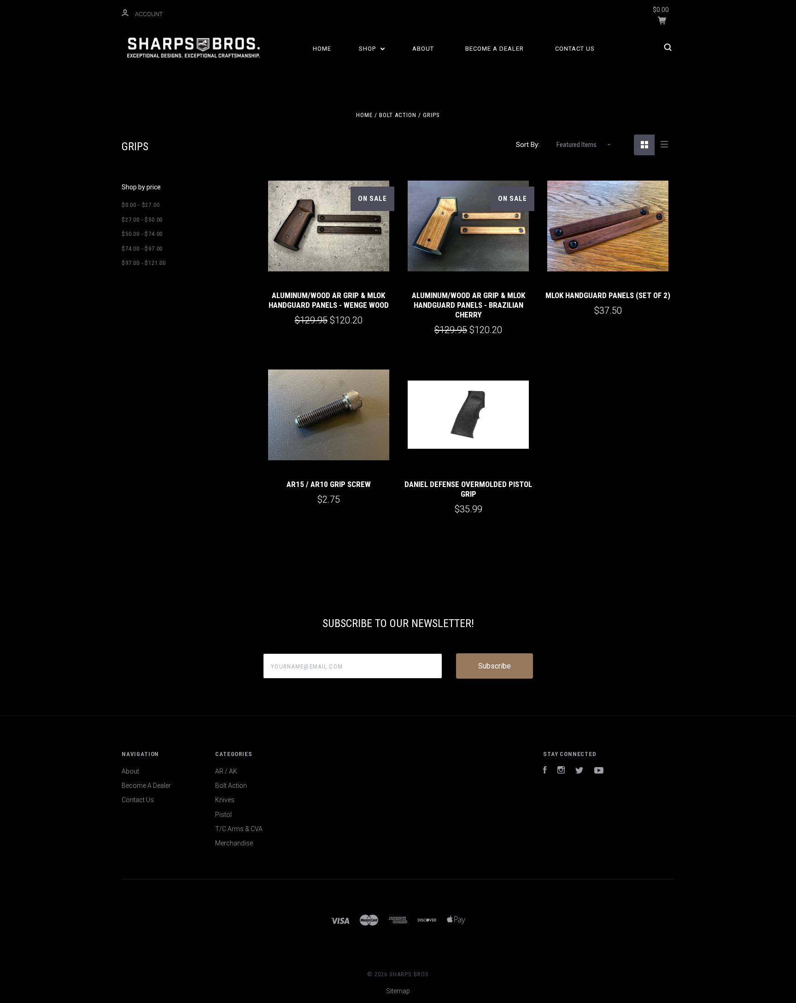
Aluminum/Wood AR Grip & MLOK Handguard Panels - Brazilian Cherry (468, 305)
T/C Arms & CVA (239, 829)
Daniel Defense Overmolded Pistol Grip (468, 489)
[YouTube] (598, 771)
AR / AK (226, 771)
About (423, 48)
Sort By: (527, 145)
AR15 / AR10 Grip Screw (329, 484)
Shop (368, 48)
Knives (224, 800)
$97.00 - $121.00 (144, 262)
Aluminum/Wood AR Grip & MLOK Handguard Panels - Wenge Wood (329, 300)
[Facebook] (545, 771)
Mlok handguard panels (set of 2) (607, 295)
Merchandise (234, 843)
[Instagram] (561, 771)
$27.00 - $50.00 (142, 219)
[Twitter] (579, 771)
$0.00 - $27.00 (140, 204)
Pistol (223, 814)
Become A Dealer (494, 48)
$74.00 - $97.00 (142, 248)
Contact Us (575, 48)
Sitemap (398, 991)
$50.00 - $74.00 (142, 233)
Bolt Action (231, 785)
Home (322, 48)
